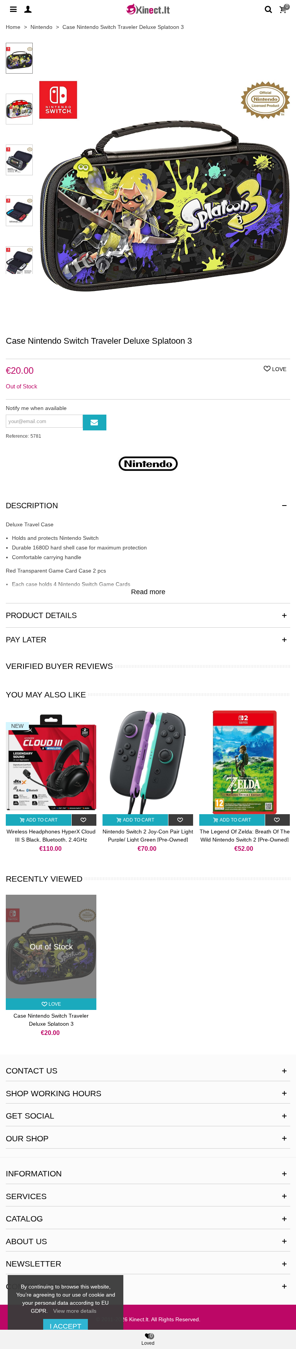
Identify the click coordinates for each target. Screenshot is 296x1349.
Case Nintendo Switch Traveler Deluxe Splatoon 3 (51, 1020)
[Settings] (13, 9)
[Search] (268, 9)
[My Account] (27, 9)
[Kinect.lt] (148, 8)
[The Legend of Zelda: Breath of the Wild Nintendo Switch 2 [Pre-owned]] (244, 762)
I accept (65, 1326)
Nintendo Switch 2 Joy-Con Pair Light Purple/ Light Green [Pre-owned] (148, 835)
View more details (74, 1311)
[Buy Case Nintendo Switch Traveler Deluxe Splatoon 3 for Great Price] (164, 326)
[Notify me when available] (94, 422)
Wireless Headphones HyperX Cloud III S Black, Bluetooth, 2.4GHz (51, 835)
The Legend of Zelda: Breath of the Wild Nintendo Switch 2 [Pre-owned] (245, 835)
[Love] (84, 820)
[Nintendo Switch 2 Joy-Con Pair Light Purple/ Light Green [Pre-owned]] (148, 762)
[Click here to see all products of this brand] (148, 463)
